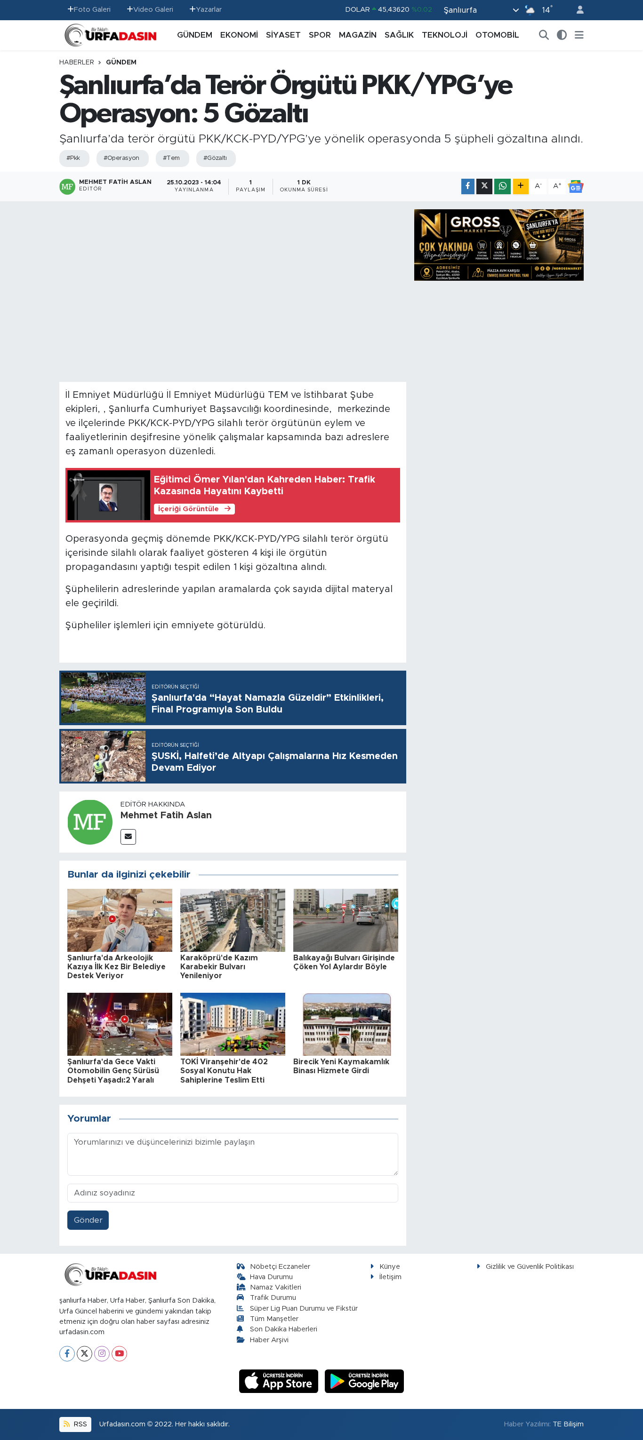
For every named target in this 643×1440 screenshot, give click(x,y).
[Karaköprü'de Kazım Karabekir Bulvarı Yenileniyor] (232, 920)
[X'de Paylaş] (484, 186)
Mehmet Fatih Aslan (166, 815)
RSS (79, 1424)
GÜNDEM (194, 35)
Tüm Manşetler (274, 1318)
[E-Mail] (128, 837)
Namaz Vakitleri (275, 1287)
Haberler (76, 62)
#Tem (171, 158)
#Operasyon (121, 158)
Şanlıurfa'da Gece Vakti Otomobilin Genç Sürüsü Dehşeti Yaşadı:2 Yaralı (113, 1071)
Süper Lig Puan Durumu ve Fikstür (304, 1308)
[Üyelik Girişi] (576, 10)
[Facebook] (67, 1353)
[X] (84, 1353)
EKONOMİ (239, 35)
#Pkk (73, 158)
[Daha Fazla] (521, 186)
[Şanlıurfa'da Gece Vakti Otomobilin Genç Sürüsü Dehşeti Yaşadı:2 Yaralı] (119, 1024)
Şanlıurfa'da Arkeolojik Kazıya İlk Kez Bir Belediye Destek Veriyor (116, 967)
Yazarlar (209, 9)
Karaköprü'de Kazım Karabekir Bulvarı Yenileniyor (219, 967)
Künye (389, 1266)
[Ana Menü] (579, 35)
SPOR (320, 35)
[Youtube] (119, 1353)
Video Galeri (153, 9)
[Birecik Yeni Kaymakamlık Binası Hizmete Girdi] (345, 1024)
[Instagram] (102, 1353)
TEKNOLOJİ (444, 35)
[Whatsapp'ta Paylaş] (502, 186)
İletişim (390, 1277)
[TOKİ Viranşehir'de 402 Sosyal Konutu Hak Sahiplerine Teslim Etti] (232, 1024)
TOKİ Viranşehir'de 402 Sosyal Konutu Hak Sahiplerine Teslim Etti (224, 1071)
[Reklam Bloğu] (499, 244)
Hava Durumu (271, 1277)
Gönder (88, 1220)
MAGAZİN (358, 35)
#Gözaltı (215, 158)
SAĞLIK (399, 35)
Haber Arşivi (269, 1340)
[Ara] (544, 35)
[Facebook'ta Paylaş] (467, 186)
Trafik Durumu (273, 1297)
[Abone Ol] (576, 186)
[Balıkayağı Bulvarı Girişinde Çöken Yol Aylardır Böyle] (345, 920)
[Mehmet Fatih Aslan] (90, 822)
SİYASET (283, 35)
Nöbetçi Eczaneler (280, 1266)
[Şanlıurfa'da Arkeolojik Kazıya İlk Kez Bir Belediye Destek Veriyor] (119, 920)
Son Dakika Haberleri (283, 1329)
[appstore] (280, 1381)
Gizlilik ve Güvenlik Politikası (530, 1266)
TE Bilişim (568, 1424)
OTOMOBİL (497, 35)
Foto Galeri (92, 9)
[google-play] (364, 1381)
